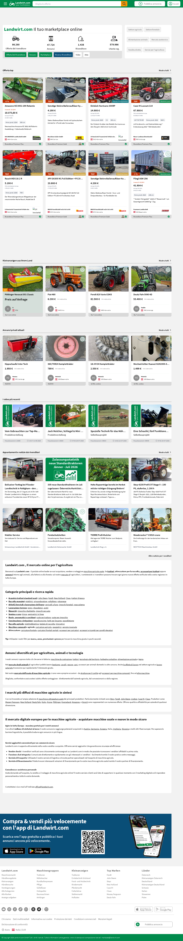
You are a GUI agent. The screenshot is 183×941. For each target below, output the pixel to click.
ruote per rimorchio (60, 617)
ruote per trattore (43, 617)
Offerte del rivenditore (15, 54)
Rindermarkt (77, 884)
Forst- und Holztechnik (81, 881)
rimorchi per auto (43, 611)
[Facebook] (15, 909)
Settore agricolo (135, 29)
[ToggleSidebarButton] (5, 4)
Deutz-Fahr (111, 897)
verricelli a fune (51, 604)
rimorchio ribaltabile (26, 611)
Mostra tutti (164, 70)
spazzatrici (57, 627)
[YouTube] (4, 909)
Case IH (141, 698)
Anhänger (41, 897)
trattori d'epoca (78, 598)
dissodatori (38, 607)
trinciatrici (60, 623)
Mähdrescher (42, 878)
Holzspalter (41, 891)
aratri (46, 607)
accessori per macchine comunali (116, 673)
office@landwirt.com (44, 786)
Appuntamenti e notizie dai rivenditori (21, 452)
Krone (49, 702)
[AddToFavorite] (39, 81)
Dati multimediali (21, 919)
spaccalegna (79, 604)
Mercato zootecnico (160, 39)
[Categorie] (33, 909)
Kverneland (66, 702)
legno (141, 659)
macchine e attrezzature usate (51, 698)
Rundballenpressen (45, 881)
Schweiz (145, 887)
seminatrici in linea (36, 614)
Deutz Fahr (36, 702)
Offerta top (8, 70)
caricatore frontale (29, 630)
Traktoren (41, 874)
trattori (76, 659)
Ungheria (117, 728)
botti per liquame (54, 620)
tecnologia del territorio (89, 659)
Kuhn (44, 702)
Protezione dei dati (63, 919)
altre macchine (143, 673)
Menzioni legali (105, 919)
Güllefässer (41, 887)
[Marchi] (39, 909)
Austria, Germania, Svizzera (95, 728)
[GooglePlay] (39, 851)
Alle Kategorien (8, 891)
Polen (144, 897)
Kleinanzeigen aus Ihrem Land (17, 260)
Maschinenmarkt (9, 874)
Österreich (146, 874)
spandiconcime (40, 620)
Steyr (112, 698)
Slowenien (146, 894)
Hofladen (75, 897)
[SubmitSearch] (124, 3)
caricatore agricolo (44, 627)
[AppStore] (14, 851)
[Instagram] (9, 909)
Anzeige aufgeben (9, 897)
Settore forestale (152, 29)
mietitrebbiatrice (32, 623)
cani (76, 664)
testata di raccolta (47, 623)
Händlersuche (7, 884)
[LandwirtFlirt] (46, 909)
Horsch (85, 702)
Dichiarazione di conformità (15, 924)
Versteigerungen (8, 887)
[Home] (19, 4)
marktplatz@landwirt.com (111, 937)
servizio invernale (69, 627)
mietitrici (29, 601)
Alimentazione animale (137, 39)
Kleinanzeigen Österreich (152, 878)
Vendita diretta (134, 49)
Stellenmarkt (77, 894)
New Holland (59, 598)
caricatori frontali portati (48, 630)
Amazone (76, 702)
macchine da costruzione (61, 659)
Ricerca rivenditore (63, 54)
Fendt (50, 598)
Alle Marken (6, 894)
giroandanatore (40, 601)
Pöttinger (57, 702)
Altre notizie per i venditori (160, 555)
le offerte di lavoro (130, 664)
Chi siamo (6, 919)
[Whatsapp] (26, 909)
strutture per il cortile (89, 673)
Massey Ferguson (12, 702)
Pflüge (39, 884)
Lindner (134, 698)
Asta (86, 54)
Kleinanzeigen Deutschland (153, 884)
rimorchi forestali (66, 604)
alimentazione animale (127, 659)
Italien (144, 891)
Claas (68, 598)
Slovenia (125, 728)
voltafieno (52, 601)
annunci (32, 54)
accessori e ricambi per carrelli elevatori (96, 630)
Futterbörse (76, 891)
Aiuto (7, 929)
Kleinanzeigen (7, 881)
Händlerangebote (9, 878)
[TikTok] (20, 909)
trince (24, 614)
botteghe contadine (108, 659)
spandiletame (68, 620)
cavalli (63, 664)
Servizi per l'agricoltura (154, 49)
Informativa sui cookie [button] (41, 919)
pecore (70, 664)
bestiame (56, 664)
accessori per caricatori (69, 630)
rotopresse (61, 601)
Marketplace (45, 54)
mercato (64, 574)
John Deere (42, 598)
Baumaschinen (43, 894)
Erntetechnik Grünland (81, 878)
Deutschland (147, 881)
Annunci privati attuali (13, 330)
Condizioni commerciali (85, 919)
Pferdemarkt (77, 887)
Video (78, 54)
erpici (30, 607)
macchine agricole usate (94, 571)
